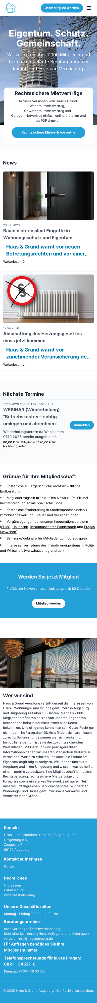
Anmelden (82, 425)
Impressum (12, 885)
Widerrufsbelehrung (19, 895)
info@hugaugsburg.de (35, 938)
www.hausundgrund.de (43, 550)
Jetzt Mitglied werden (62, 8)
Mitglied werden (48, 603)
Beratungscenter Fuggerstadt (53, 527)
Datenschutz (14, 890)
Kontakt (10, 866)
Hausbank (20, 527)
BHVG (5, 527)
